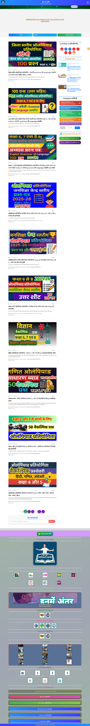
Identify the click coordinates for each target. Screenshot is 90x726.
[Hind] (53, 625)
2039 (54, 257)
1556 (54, 490)
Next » (77, 127)
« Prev (62, 127)
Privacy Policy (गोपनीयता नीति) (45, 715)
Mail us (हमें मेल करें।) (46, 696)
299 (54, 69)
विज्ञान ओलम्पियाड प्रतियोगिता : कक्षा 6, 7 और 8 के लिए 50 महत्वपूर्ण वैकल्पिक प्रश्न (32, 353)
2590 (54, 303)
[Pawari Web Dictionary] (42, 615)
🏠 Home (21, 34)
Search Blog (69, 34)
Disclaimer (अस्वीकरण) (45, 721)
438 (54, 116)
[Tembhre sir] (48, 625)
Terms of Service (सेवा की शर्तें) (46, 709)
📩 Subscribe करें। (45, 534)
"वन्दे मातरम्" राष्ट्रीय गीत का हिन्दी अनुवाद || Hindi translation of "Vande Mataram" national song (74, 68)
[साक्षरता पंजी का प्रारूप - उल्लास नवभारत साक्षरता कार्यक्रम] (45, 598)
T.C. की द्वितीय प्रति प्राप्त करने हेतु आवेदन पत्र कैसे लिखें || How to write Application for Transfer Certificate (74, 79)
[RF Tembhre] (42, 625)
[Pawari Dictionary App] (42, 636)
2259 (54, 350)
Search (52, 521)
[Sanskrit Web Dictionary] (48, 615)
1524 (54, 210)
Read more (10, 81)
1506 (54, 443)
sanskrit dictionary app (69, 142)
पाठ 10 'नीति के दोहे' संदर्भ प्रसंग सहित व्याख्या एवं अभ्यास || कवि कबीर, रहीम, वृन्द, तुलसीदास (74, 90)
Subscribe (74, 6)
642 (54, 162)
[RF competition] (36, 625)
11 (39, 511)
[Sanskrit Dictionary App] (48, 636)
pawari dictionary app (69, 138)
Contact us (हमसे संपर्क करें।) (45, 702)
